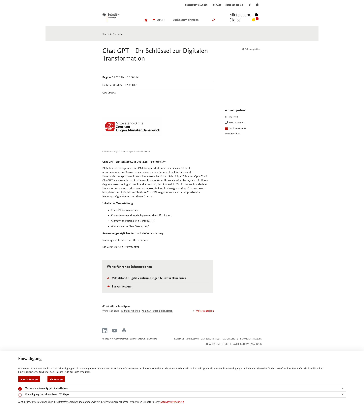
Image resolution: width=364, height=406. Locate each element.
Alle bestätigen (56, 379)
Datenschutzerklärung (172, 401)
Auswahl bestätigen (29, 379)
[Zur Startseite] (246, 18)
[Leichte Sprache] (257, 4)
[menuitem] (250, 49)
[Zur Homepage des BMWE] (115, 18)
